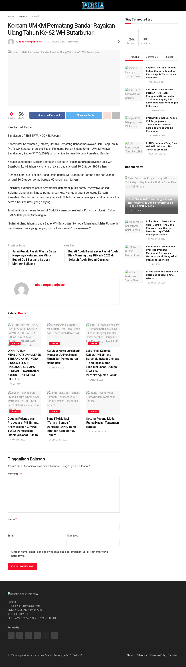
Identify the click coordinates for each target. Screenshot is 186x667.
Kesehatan (22, 16)
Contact (174, 655)
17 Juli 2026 (154, 264)
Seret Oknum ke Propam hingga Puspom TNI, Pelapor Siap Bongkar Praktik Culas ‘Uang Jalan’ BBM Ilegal (151, 202)
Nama (12, 519)
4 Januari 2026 (95, 380)
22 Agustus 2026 (156, 239)
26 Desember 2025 (57, 440)
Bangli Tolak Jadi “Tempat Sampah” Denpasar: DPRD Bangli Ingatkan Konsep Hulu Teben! (62, 427)
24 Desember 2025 (97, 432)
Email (12, 535)
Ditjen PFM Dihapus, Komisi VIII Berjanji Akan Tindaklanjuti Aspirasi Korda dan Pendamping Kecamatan (161, 124)
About (130, 655)
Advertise (142, 655)
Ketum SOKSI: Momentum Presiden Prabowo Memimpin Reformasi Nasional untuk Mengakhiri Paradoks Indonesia (161, 253)
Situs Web (72, 535)
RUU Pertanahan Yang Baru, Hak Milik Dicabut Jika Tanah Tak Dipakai (162, 146)
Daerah (35, 16)
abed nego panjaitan (30, 41)
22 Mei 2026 (15, 384)
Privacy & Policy (158, 655)
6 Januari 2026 (56, 368)
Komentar (15, 473)
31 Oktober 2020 (56, 41)
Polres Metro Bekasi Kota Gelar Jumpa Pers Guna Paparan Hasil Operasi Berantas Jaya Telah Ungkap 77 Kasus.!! (160, 228)
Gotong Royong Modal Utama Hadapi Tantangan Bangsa (102, 423)
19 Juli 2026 (136, 210)
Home (11, 16)
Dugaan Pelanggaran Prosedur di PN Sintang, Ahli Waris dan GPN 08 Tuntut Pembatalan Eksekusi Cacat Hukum (23, 427)
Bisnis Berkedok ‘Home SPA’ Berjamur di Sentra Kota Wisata (162, 275)
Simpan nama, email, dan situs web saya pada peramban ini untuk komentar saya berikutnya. (59, 553)
